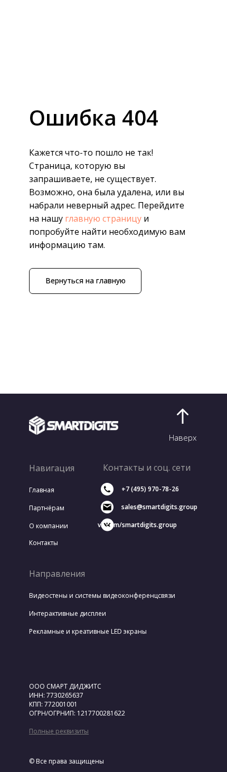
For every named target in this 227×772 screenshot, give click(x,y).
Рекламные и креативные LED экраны (88, 631)
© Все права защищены (66, 761)
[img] (73, 425)
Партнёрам (46, 507)
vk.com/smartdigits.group (137, 524)
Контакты (43, 542)
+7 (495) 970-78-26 (150, 488)
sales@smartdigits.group (159, 506)
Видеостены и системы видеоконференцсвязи (102, 595)
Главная (41, 489)
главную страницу (103, 218)
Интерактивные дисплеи (67, 613)
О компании (48, 525)
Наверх (182, 437)
